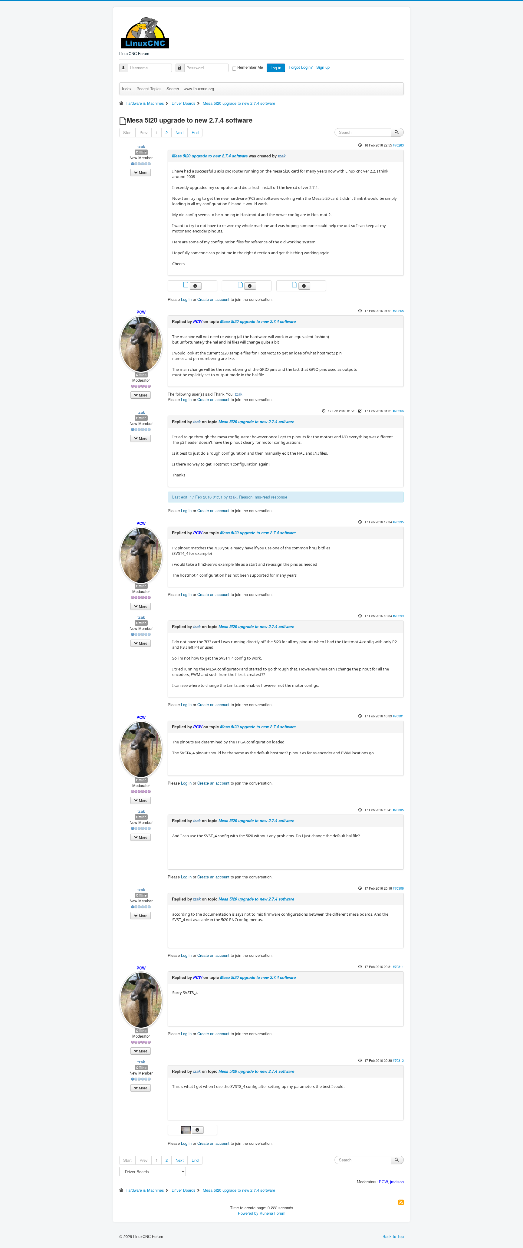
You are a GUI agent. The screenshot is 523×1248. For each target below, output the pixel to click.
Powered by (248, 1213)
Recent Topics (149, 88)
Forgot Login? (301, 67)
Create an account (213, 299)
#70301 (398, 715)
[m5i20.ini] (186, 285)
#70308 (398, 888)
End (195, 132)
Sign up (323, 67)
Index (127, 88)
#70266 (398, 410)
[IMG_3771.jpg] (186, 1129)
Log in (276, 68)
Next (180, 132)
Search (172, 88)
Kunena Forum (272, 1213)
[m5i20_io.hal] (241, 285)
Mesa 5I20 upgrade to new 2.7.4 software (210, 156)
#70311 (398, 966)
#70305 (398, 809)
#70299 (398, 615)
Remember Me (250, 67)
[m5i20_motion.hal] (295, 285)
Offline (141, 152)
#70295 (398, 521)
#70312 (398, 1060)
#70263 (398, 145)
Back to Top (393, 1236)
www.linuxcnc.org (199, 88)
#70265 (398, 310)
